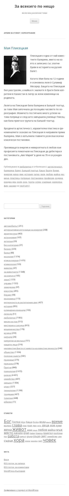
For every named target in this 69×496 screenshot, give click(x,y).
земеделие (9, 287)
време (57, 421)
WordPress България (14, 471)
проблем (57, 433)
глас (25, 425)
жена (15, 174)
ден (35, 425)
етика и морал (11, 260)
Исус (23, 422)
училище (46, 182)
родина (59, 178)
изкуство (8, 291)
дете (39, 425)
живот (19, 429)
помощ (39, 433)
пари (32, 433)
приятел (48, 433)
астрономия (10, 237)
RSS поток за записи (14, 463)
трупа (31, 182)
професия (49, 178)
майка (57, 174)
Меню (34, 21)
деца (45, 425)
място (8, 433)
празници (9, 359)
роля (19, 182)
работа (13, 436)
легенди (8, 313)
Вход (6, 459)
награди (8, 336)
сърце (8, 440)
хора (19, 440)
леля (42, 174)
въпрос (7, 425)
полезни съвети (12, 356)
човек (49, 440)
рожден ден (10, 182)
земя (29, 429)
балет (18, 170)
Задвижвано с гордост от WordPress (21, 490)
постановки (37, 178)
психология (9, 371)
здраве (7, 283)
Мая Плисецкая (16, 48)
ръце (36, 436)
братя (49, 170)
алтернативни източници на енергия (23, 229)
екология (8, 256)
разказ (7, 375)
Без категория (11, 245)
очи (26, 433)
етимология (10, 264)
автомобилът (11, 225)
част (40, 441)
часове (12, 185)
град (29, 425)
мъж (59, 430)
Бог (7, 421)
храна (27, 441)
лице (35, 430)
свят (44, 436)
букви (56, 170)
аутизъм (8, 241)
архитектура (10, 233)
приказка (9, 363)
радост (23, 436)
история (28, 174)
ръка (30, 436)
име (21, 174)
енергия (8, 174)
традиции (9, 394)
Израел (7, 294)
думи (59, 425)
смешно (8, 382)
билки (7, 252)
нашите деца (10, 344)
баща (42, 170)
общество (9, 352)
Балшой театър (30, 170)
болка (36, 422)
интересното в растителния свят (21, 302)
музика (7, 333)
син (60, 436)
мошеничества (11, 329)
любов (49, 174)
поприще (25, 178)
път (5, 436)
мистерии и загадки (14, 325)
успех (38, 182)
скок (25, 182)
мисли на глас (11, 321)
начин (18, 433)
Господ (16, 422)
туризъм (8, 398)
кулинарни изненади (15, 310)
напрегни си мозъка (14, 340)
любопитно (25, 166)
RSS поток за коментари (16, 467)
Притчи (8, 367)
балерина (9, 170)
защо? (7, 279)
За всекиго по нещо (34, 6)
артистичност (55, 166)
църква (34, 441)
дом (52, 425)
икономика (9, 298)
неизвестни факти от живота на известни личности (30, 348)
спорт (7, 386)
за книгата (9, 275)
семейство (9, 378)
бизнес (7, 248)
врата (48, 422)
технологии (10, 390)
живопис (8, 268)
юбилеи (8, 401)
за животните (11, 271)
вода (42, 422)
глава (17, 425)
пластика (15, 178)
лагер (36, 174)
